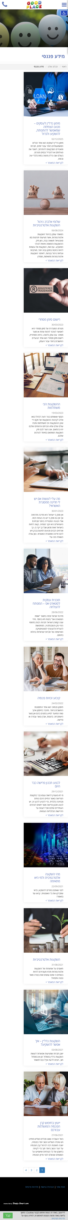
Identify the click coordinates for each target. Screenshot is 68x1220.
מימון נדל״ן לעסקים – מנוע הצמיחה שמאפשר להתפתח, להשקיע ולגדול (47, 128)
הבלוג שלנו (53, 66)
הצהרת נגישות (47, 1186)
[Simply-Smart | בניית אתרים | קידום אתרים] (16, 1203)
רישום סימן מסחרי (49, 319)
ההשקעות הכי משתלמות (51, 406)
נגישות (64, 13)
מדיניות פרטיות (31, 1186)
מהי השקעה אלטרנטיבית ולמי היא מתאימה (47, 877)
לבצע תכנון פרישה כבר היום (46, 784)
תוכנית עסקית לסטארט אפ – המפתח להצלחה (46, 603)
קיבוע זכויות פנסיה (48, 698)
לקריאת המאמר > (54, 162)
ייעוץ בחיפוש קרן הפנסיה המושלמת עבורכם (48, 1126)
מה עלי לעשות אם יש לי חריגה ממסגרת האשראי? (47, 502)
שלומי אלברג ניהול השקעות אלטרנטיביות (46, 223)
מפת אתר (60, 1186)
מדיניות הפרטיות (58, 1218)
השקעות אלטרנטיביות (46, 959)
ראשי (64, 66)
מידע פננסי (39, 66)
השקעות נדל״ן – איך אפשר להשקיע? (47, 1043)
